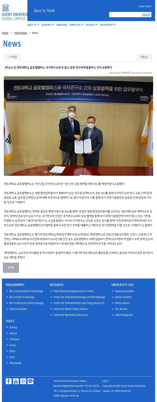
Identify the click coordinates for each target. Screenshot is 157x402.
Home (5, 33)
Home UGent (144, 6)
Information (20, 33)
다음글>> (144, 56)
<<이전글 (12, 56)
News (12, 43)
